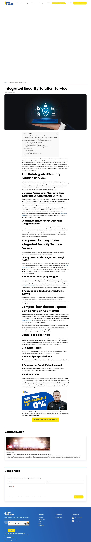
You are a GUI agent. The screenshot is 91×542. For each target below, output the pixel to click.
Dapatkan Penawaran (79, 3)
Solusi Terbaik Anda (27, 148)
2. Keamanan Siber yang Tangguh (32, 143)
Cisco (40, 329)
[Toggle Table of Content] (55, 133)
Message (11, 486)
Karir (40, 523)
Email (48, 482)
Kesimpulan (25, 155)
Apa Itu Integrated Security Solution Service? (34, 135)
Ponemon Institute (26, 320)
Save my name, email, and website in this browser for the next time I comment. (27, 497)
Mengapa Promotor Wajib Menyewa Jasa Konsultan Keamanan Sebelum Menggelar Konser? (28, 454)
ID (71, 3)
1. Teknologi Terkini (29, 150)
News (5, 82)
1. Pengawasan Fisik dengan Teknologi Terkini (35, 142)
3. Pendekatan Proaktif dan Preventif (33, 153)
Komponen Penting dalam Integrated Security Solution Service (38, 140)
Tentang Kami (42, 519)
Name (10, 482)
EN (68, 3)
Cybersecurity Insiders (29, 285)
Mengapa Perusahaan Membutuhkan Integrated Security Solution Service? (41, 137)
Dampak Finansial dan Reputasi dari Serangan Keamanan (37, 147)
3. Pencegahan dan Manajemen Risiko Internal (35, 145)
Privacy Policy (59, 517)
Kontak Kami (41, 525)
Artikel (40, 521)
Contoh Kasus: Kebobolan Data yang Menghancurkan (36, 139)
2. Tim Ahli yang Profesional (31, 151)
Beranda (41, 517)
